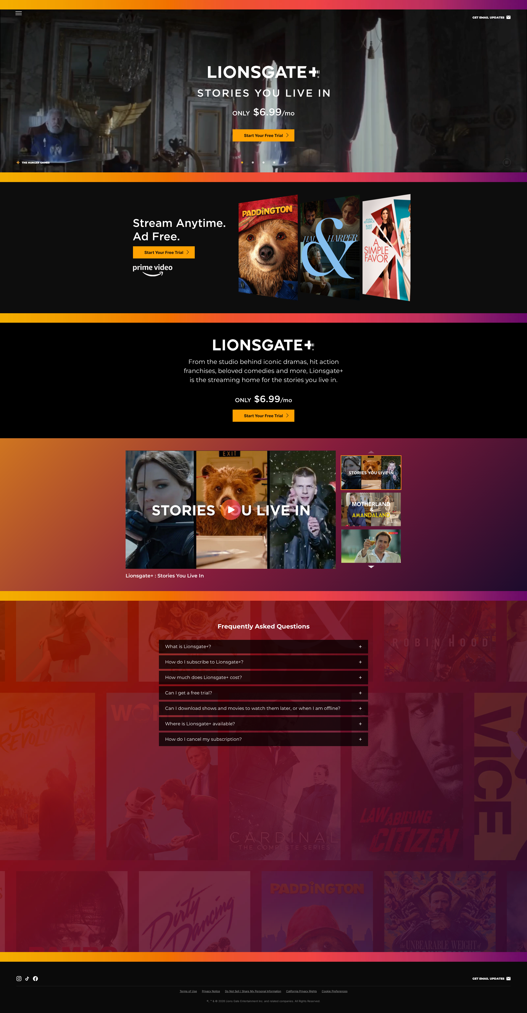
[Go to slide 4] (274, 162)
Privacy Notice (211, 991)
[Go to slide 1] (242, 162)
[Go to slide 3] (263, 162)
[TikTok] (27, 978)
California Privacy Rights (301, 991)
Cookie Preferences (334, 991)
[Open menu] (19, 13)
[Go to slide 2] (253, 162)
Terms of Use (188, 991)
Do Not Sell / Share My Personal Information (253, 991)
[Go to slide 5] (285, 162)
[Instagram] (18, 978)
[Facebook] (35, 978)
